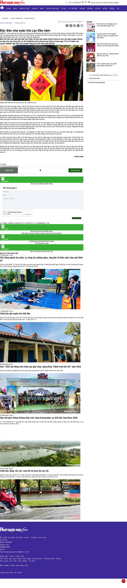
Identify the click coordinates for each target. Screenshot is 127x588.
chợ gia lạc (15, 166)
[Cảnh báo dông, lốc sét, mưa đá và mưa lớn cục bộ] (40, 499)
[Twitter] (81, 25)
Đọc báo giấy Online (107, 2)
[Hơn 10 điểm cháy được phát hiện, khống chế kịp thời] (90, 67)
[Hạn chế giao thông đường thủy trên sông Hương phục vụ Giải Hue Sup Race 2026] (40, 446)
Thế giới (105, 8)
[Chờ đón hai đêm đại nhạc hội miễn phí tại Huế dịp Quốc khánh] (90, 47)
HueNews (116, 2)
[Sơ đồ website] (83, 2)
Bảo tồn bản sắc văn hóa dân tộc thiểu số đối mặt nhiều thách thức (28, 39)
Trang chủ (5, 18)
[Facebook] (86, 2)
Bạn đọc (112, 8)
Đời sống (90, 8)
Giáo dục (82, 8)
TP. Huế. (2, 166)
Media (15, 8)
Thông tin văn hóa (29, 18)
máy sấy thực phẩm (94, 78)
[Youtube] (89, 2)
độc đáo (8, 166)
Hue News (35, 8)
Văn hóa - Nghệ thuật (53, 8)
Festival (8, 8)
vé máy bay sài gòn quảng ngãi (96, 82)
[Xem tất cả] (118, 8)
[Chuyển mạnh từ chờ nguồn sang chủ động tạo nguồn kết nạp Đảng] (90, 37)
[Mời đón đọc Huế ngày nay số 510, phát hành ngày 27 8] (90, 27)
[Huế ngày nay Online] (12, 4)
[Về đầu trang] (124, 581)
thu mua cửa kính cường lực (101, 75)
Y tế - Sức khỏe (72, 8)
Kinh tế (42, 8)
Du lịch (64, 8)
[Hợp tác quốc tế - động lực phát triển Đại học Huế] (90, 57)
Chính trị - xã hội (24, 8)
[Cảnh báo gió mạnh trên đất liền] (40, 342)
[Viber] (78, 25)
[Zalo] (74, 25)
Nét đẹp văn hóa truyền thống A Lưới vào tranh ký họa (32, 43)
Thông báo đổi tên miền (11, 572)
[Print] (66, 25)
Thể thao (97, 8)
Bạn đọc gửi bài (95, 2)
